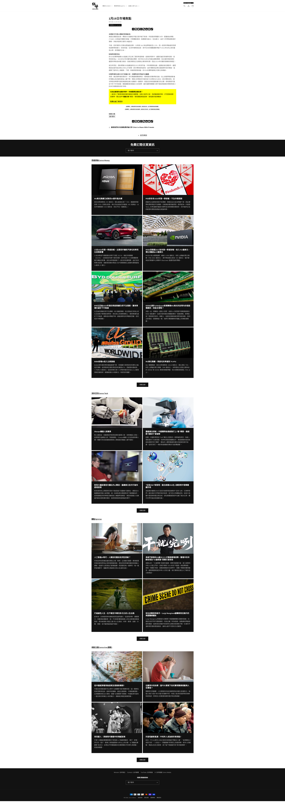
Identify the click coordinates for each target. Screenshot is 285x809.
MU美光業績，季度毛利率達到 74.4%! (161, 361)
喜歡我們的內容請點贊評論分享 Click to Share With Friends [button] (132, 127)
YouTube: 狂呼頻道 (147, 772)
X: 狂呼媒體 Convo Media (163, 772)
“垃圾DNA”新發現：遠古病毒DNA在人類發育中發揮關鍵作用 (167, 486)
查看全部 (143, 385)
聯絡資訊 (159, 797)
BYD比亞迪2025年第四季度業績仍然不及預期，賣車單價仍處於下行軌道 (116, 307)
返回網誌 (143, 135)
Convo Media (132, 797)
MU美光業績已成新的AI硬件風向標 (108, 198)
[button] (107, 6)
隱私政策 (146, 797)
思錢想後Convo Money (101, 160)
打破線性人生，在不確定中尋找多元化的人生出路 (114, 613)
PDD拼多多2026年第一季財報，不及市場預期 (164, 198)
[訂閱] (157, 150)
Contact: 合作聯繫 (133, 772)
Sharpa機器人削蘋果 (102, 431)
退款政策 (140, 797)
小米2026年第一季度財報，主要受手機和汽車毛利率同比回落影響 (116, 251)
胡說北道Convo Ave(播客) (102, 647)
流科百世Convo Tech (100, 393)
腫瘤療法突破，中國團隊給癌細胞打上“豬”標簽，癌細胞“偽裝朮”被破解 (167, 432)
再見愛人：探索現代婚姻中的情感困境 (109, 737)
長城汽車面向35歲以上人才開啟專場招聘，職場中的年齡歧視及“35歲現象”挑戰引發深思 (168, 558)
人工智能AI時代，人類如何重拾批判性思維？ (112, 557)
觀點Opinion (97, 519)
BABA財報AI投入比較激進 (104, 361)
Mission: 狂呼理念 (119, 772)
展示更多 (112, 116)
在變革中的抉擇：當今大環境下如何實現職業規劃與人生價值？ (167, 686)
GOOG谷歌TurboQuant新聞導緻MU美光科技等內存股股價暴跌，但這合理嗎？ (168, 307)
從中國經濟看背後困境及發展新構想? (109, 685)
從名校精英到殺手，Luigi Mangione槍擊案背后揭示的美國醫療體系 (167, 614)
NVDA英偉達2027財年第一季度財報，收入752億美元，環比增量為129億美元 (168, 251)
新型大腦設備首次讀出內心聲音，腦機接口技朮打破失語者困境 (116, 486)
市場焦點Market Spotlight (115, 25)
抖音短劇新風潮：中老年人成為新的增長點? (163, 737)
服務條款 (153, 797)
